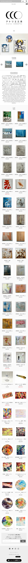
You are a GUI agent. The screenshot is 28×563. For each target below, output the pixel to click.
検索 (27, 4)
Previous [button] (2, 65)
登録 (23, 541)
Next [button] (26, 65)
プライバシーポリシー (14, 552)
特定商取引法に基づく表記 (14, 554)
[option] (8, 64)
